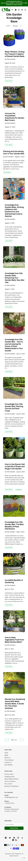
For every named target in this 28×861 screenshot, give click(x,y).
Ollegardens (18, 853)
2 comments (18, 489)
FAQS (6, 753)
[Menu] (25, 9)
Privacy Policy (9, 774)
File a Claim (8, 784)
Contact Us (8, 762)
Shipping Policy (10, 776)
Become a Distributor (12, 786)
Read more (9, 80)
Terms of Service (10, 781)
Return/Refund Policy (11, 779)
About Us (7, 758)
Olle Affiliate (9, 765)
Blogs (6, 755)
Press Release (9, 760)
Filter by (8, 26)
